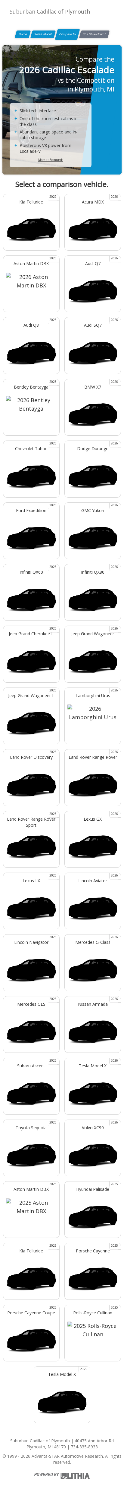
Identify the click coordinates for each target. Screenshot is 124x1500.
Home (22, 34)
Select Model (43, 34)
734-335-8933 (84, 1447)
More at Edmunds (50, 160)
